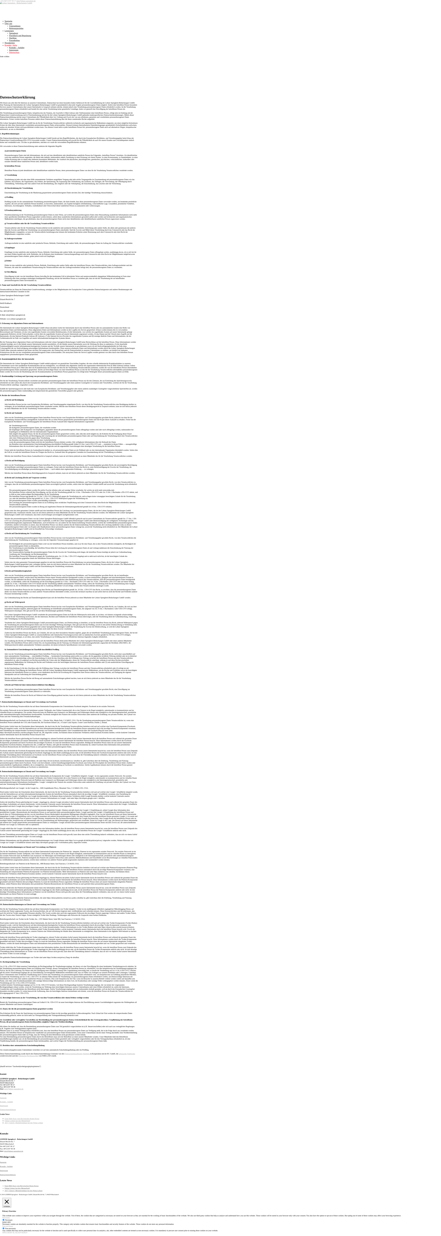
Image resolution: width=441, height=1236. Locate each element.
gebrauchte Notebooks (127, 1054)
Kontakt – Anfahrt (16, 47)
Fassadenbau (14, 40)
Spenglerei (13, 33)
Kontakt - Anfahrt (6, 1102)
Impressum (13, 50)
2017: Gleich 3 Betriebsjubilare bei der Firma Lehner (24, 1123)
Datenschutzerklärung (8, 1110)
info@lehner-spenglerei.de (13, 1089)
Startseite (3, 1098)
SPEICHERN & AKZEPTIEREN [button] (14, 1233)
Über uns (8, 23)
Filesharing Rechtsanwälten (28, 1056)
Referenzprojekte (16, 28)
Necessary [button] (6, 1218)
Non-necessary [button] (7, 1226)
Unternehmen (14, 26)
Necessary (9, 1220)
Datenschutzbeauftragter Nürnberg (77, 1054)
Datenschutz (14, 52)
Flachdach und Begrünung (20, 35)
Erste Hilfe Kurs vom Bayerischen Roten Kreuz (22, 1119)
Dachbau (13, 38)
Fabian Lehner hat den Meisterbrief (17, 1121)
